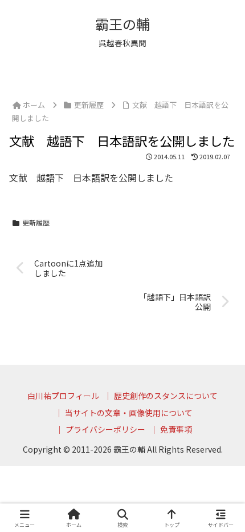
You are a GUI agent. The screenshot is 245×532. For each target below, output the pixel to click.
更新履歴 (36, 222)
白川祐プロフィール (63, 395)
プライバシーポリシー (105, 429)
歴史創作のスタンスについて (166, 395)
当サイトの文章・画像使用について (129, 412)
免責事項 (176, 429)
